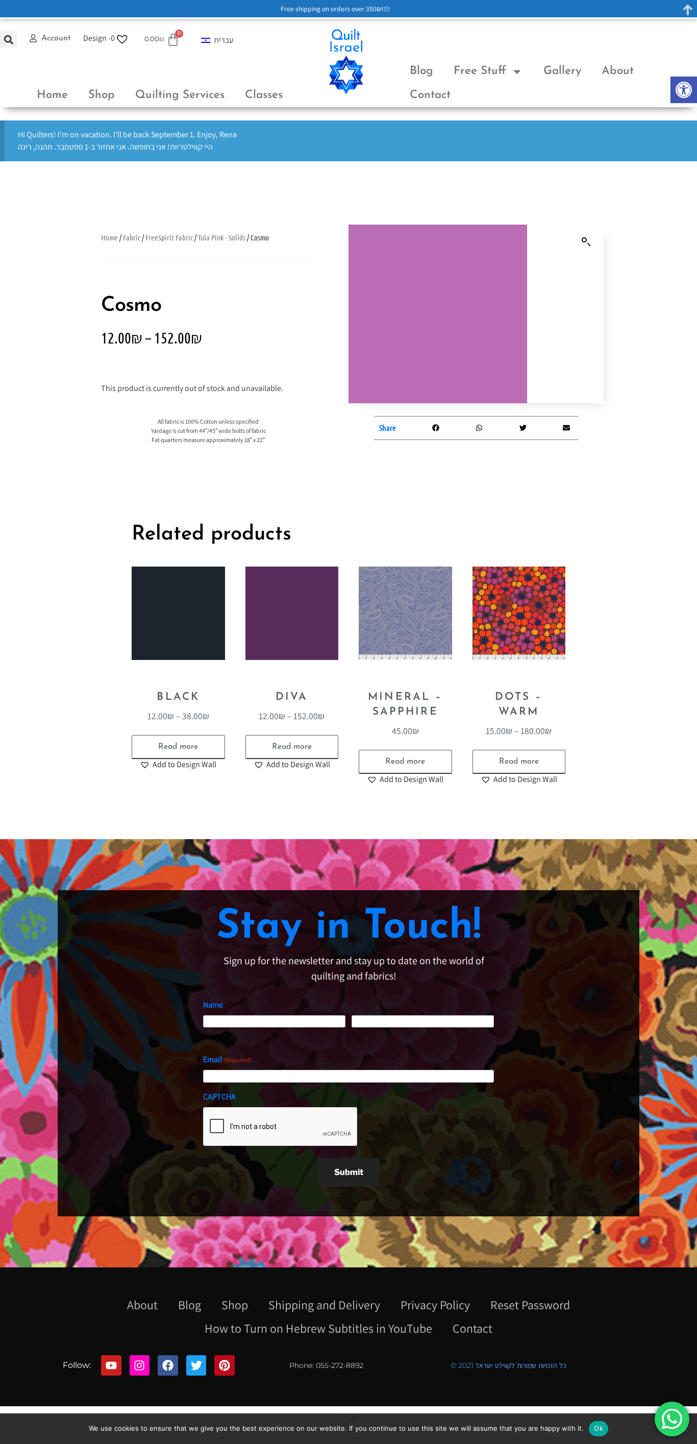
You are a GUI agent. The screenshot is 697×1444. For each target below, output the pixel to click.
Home (52, 95)
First (210, 1035)
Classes (264, 95)
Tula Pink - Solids (221, 237)
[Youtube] (111, 1365)
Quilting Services (180, 95)
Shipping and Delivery (324, 1304)
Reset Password (530, 1304)
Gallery (562, 71)
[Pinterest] (224, 1365)
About (618, 71)
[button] (683, 90)
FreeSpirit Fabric (169, 237)
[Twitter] (196, 1365)
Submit (348, 1172)
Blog (421, 71)
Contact (430, 95)
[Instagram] (140, 1365)
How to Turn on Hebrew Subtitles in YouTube (318, 1328)
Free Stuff (480, 71)
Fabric (131, 237)
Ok (598, 1428)
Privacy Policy (435, 1304)
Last (358, 1035)
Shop (101, 95)
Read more (178, 747)
